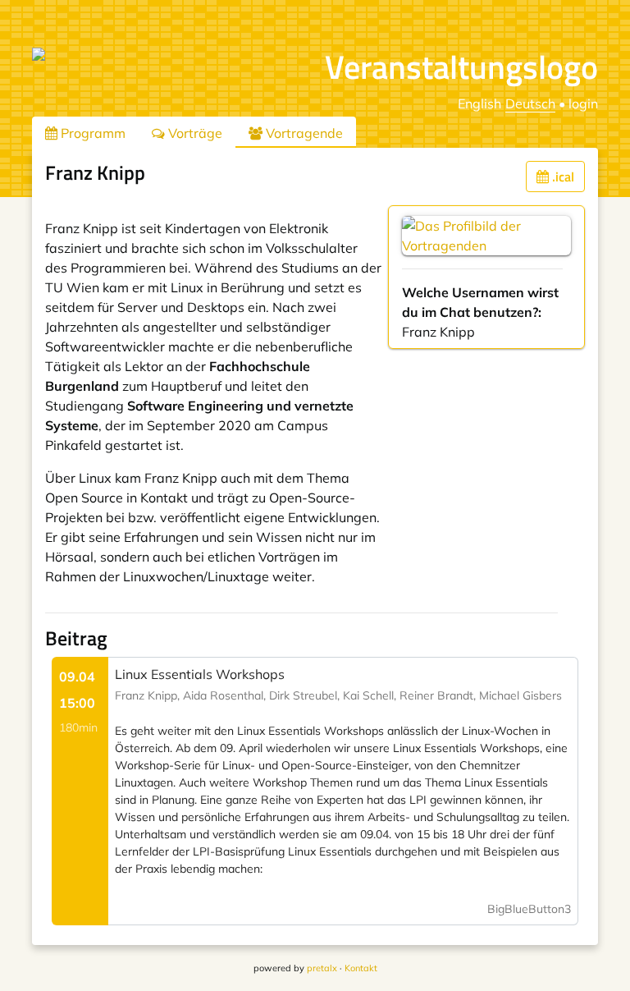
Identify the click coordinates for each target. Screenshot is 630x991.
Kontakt (361, 968)
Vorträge (193, 133)
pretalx (322, 968)
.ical (561, 176)
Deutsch (530, 103)
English (479, 103)
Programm (91, 133)
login (583, 103)
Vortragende (302, 133)
